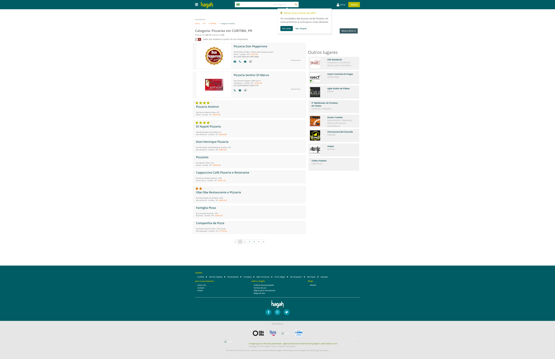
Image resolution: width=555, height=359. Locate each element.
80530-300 (217, 165)
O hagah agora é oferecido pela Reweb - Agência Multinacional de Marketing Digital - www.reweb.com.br (293, 343)
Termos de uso (260, 288)
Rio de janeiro (296, 277)
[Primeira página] (235, 241)
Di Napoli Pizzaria (208, 126)
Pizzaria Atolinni (207, 107)
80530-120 (222, 180)
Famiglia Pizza (206, 208)
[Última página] (263, 241)
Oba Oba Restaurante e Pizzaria (218, 192)
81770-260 (223, 231)
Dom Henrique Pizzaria (212, 142)
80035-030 (216, 115)
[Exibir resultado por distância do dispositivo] (198, 39)
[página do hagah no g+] (277, 312)
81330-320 (258, 83)
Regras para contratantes (264, 290)
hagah (207, 4)
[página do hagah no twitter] (286, 312)
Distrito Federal (215, 277)
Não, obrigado (301, 28)
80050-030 (223, 150)
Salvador (324, 277)
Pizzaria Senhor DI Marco (251, 75)
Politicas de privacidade (264, 285)
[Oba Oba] (258, 333)
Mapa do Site (259, 293)
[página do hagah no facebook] (268, 312)
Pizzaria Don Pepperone (250, 46)
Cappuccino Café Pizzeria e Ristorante (222, 172)
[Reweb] (229, 341)
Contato (200, 288)
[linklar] (286, 333)
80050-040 (223, 134)
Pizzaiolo (202, 157)
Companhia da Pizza (210, 223)
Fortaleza (247, 277)
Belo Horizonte (263, 277)
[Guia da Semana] (273, 333)
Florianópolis (232, 277)
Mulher (313, 285)
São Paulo (311, 277)
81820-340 (254, 54)
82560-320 (219, 215)
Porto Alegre (279, 277)
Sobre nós (201, 285)
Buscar (296, 4)
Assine (354, 4)
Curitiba (200, 277)
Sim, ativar (286, 28)
